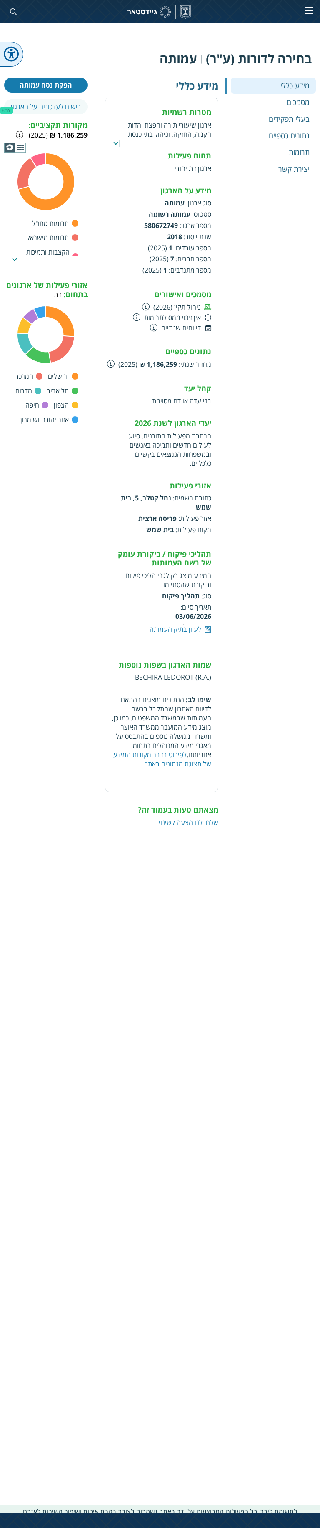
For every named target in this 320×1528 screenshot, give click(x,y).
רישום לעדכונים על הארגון (46, 106)
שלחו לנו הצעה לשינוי (188, 822)
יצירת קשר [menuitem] (294, 169)
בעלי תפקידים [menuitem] (289, 119)
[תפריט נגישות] (11, 54)
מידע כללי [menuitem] (295, 85)
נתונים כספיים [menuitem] (289, 135)
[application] (15, 148)
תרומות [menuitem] (299, 152)
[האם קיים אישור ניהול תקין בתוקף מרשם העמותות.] (146, 306)
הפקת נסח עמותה (46, 85)
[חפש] (12, 11)
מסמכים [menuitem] (298, 102)
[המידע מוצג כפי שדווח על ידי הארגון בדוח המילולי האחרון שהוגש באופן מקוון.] (111, 363)
